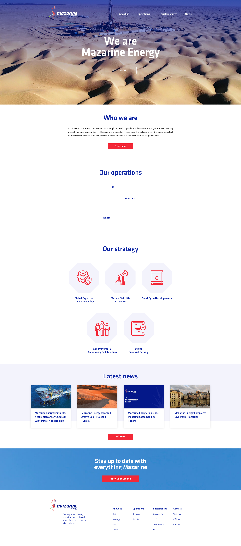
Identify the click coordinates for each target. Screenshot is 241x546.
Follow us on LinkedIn (120, 479)
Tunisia (106, 218)
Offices (176, 519)
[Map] (120, 201)
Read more (120, 146)
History (116, 514)
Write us (177, 514)
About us (124, 14)
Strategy (116, 519)
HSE (155, 519)
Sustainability (169, 14)
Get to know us (121, 70)
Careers (176, 525)
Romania (130, 198)
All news (120, 436)
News (188, 14)
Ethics (155, 530)
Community (158, 514)
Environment (158, 525)
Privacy (116, 530)
